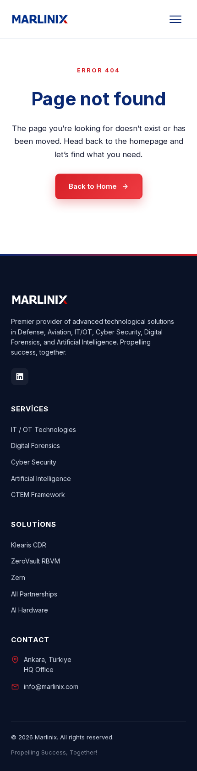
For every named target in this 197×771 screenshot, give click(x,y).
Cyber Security (33, 462)
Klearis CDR (28, 545)
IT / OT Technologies (43, 429)
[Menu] (175, 19)
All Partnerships (34, 594)
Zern (18, 577)
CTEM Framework (38, 494)
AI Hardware (29, 610)
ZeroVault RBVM (35, 561)
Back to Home (93, 186)
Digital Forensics (35, 445)
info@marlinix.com (51, 686)
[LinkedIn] (19, 376)
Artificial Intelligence (41, 478)
